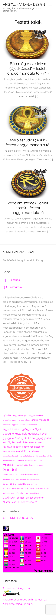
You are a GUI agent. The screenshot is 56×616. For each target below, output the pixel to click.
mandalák (8, 464)
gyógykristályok (32, 429)
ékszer (20, 497)
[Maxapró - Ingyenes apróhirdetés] (28, 594)
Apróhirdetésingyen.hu (16, 588)
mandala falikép (45, 456)
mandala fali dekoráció (29, 456)
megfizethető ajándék (25, 465)
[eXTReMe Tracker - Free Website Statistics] (6, 530)
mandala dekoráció (10, 456)
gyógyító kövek (37, 433)
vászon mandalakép (32, 493)
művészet (39, 465)
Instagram (15, 286)
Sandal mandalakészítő (13, 488)
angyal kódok (24, 420)
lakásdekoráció (9, 451)
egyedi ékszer (11, 429)
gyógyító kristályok (15, 433)
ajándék (7, 415)
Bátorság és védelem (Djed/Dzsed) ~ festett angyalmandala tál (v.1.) (28, 68)
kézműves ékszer (32, 442)
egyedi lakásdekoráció (28, 425)
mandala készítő (9, 460)
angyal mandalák (40, 419)
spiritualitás (30, 488)
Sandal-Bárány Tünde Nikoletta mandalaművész (21, 479)
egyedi (15, 424)
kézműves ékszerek (33, 446)
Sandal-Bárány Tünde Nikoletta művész (20, 484)
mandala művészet (25, 460)
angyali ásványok (10, 420)
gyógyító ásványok (15, 438)
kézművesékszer (12, 446)
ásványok (9, 497)
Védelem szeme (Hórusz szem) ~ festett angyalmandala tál (28, 207)
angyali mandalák (36, 416)
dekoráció (7, 425)
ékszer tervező (28, 501)
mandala (21, 450)
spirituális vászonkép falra (13, 493)
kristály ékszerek (12, 442)
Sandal (10, 469)
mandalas (38, 460)
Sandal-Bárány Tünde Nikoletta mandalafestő (20, 475)
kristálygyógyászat (40, 438)
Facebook (15, 279)
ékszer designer (35, 497)
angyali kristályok (20, 415)
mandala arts (34, 451)
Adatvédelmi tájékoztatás (18, 518)
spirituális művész (42, 488)
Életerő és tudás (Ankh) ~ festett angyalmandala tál (28, 142)
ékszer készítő (11, 501)
